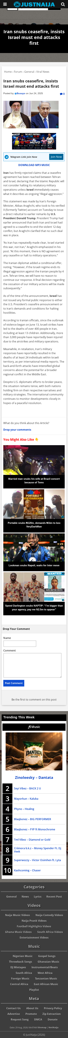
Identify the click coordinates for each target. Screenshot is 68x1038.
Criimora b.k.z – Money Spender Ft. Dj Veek (37, 849)
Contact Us (13, 1008)
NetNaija (53, 1027)
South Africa (24, 973)
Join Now (56, 157)
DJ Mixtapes (18, 967)
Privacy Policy (53, 1008)
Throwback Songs (20, 962)
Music (35, 726)
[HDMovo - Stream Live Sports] (34, 148)
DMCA (38, 1019)
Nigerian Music (23, 956)
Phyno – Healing (24, 809)
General (11, 896)
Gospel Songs (46, 956)
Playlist (34, 990)
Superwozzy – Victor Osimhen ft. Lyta (37, 860)
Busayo (21, 93)
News (25, 896)
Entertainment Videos (34, 937)
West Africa (45, 973)
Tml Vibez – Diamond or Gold (32, 839)
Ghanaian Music (48, 962)
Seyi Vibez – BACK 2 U (27, 788)
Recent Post (54, 896)
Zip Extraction (51, 1014)
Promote (31, 1014)
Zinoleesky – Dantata (34, 777)
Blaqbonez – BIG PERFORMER (32, 819)
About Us (32, 1008)
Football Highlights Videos (34, 926)
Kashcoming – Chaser (27, 870)
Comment (9, 650)
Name (7, 638)
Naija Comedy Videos (49, 915)
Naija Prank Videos (34, 921)
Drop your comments (17, 429)
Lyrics (37, 896)
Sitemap (41, 1027)
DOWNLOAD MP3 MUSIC (34, 165)
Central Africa (19, 984)
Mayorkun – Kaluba (26, 798)
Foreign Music (20, 978)
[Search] (62, 4)
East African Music (46, 984)
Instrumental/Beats (45, 967)
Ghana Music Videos (18, 932)
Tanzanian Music (46, 978)
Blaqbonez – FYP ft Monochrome (34, 829)
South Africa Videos (50, 932)
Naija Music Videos (17, 915)
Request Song (20, 1019)
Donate (52, 1019)
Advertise (13, 1014)
